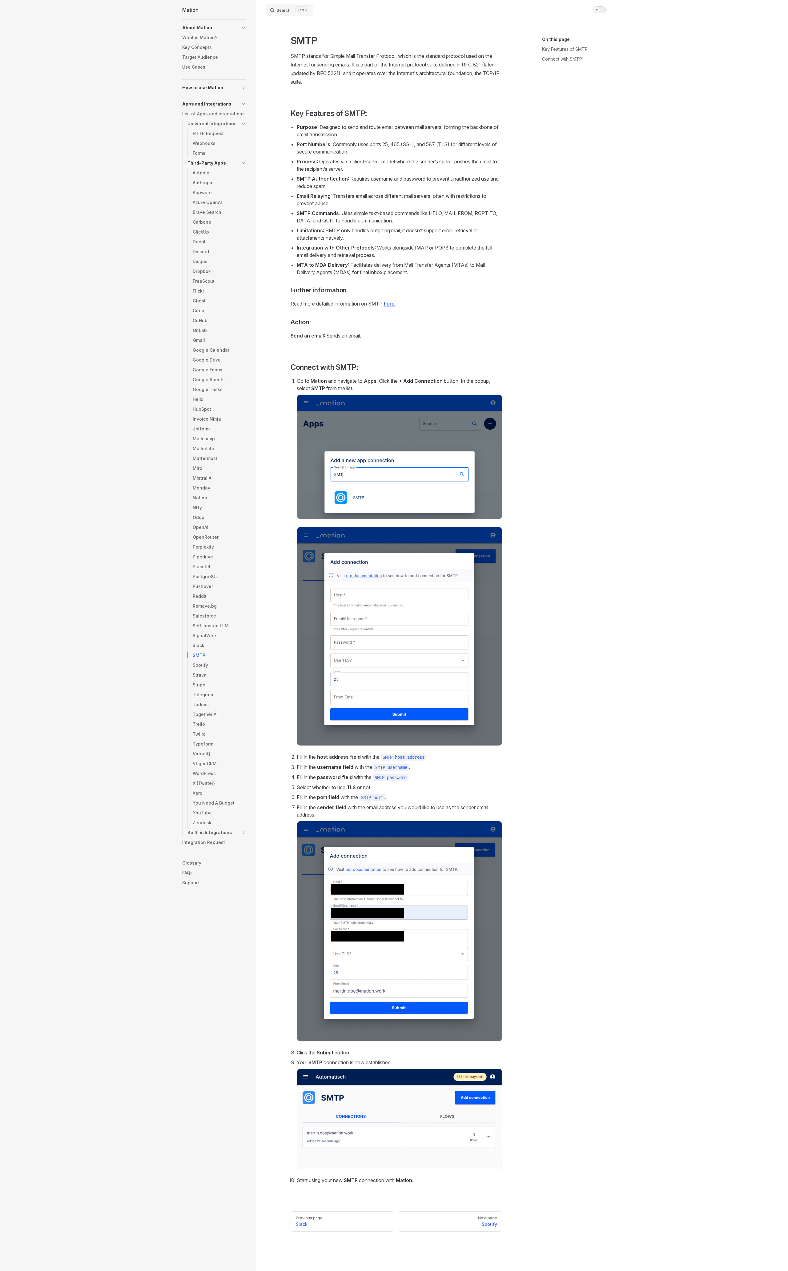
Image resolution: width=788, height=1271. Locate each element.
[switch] (599, 9)
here (389, 304)
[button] (214, 28)
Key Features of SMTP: (565, 49)
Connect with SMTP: (562, 59)
